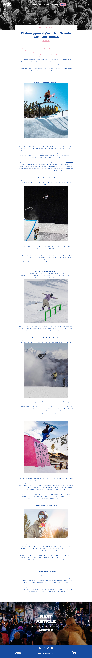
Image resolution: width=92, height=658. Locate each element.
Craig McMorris (39, 505)
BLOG (40, 4)
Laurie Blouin (22, 273)
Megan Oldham (23, 180)
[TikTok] (48, 648)
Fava (52, 478)
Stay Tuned (68, 406)
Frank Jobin (34, 340)
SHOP (48, 4)
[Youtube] (52, 648)
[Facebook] (44, 648)
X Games (48, 244)
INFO (44, 4)
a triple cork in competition (54, 246)
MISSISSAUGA (34, 4)
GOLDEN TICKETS (55, 4)
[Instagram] (40, 648)
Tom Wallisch (22, 146)
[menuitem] (88, 4)
